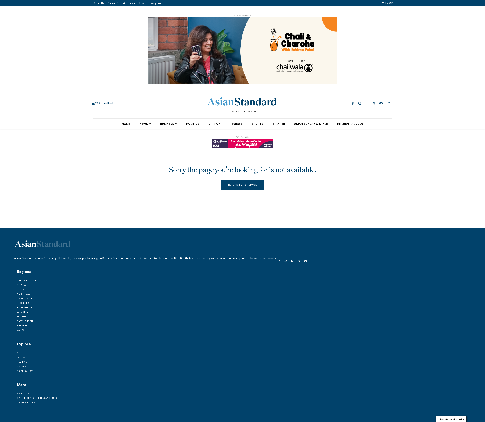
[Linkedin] (366, 103)
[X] (373, 103)
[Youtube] (380, 103)
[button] (389, 103)
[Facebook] (352, 103)
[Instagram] (359, 103)
